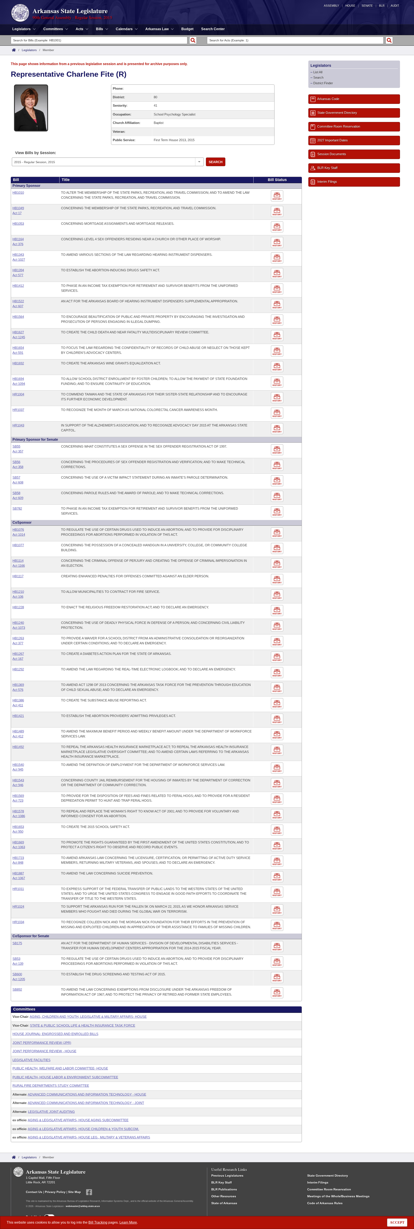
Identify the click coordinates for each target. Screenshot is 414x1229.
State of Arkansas (224, 1203)
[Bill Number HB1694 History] (277, 382)
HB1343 (18, 254)
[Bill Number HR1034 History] (277, 925)
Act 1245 (19, 337)
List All (317, 72)
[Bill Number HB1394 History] (277, 273)
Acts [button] (79, 29)
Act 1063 (19, 847)
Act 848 (18, 862)
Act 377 (18, 643)
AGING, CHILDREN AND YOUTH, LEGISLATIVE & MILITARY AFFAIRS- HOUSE (88, 1016)
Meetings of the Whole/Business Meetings (338, 1196)
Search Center (213, 29)
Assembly (331, 5)
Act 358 (18, 467)
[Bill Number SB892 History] (277, 993)
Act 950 (18, 831)
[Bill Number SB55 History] (277, 450)
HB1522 (18, 301)
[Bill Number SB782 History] (277, 512)
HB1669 (18, 842)
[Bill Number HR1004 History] (277, 398)
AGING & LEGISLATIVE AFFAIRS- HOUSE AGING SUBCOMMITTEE (78, 1120)
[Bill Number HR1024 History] (277, 910)
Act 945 (18, 769)
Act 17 (17, 213)
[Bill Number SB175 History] (277, 946)
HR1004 (18, 394)
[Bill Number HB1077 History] (277, 548)
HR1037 (18, 410)
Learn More (128, 1222)
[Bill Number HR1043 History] (277, 429)
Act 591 (18, 352)
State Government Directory (327, 1175)
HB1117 (18, 576)
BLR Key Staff (221, 1182)
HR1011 (18, 889)
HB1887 (18, 873)
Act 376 (18, 244)
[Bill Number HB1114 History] (277, 564)
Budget (187, 29)
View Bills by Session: (35, 153)
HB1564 (18, 317)
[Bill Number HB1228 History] (277, 610)
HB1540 (18, 765)
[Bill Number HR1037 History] (277, 413)
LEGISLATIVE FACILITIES (31, 1060)
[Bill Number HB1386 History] (277, 704)
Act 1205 (19, 979)
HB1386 (18, 700)
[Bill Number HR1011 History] (277, 892)
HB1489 (18, 731)
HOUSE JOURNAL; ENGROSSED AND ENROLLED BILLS (55, 1034)
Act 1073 (19, 627)
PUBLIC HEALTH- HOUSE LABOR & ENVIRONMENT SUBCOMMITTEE (65, 1077)
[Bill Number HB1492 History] (277, 750)
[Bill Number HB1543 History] (277, 783)
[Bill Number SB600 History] (277, 977)
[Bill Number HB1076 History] (277, 533)
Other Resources (223, 1196)
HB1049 (18, 208)
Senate (367, 5)
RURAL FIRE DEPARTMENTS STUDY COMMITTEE (51, 1085)
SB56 (16, 462)
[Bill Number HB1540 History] (277, 768)
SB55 (16, 446)
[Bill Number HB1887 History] (277, 877)
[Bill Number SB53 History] (277, 962)
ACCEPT (397, 1222)
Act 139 (18, 963)
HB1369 (18, 685)
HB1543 (18, 780)
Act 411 (18, 705)
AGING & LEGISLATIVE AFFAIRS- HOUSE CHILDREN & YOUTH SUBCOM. (83, 1129)
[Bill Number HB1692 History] (277, 367)
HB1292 (18, 669)
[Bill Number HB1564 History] (277, 320)
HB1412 (18, 285)
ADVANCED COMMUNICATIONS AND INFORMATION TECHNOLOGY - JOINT (86, 1103)
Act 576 (18, 690)
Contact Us (34, 1192)
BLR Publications (224, 1189)
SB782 (17, 508)
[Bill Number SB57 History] (277, 481)
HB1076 (18, 529)
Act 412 (18, 736)
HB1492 (18, 747)
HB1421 (18, 716)
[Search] (193, 40)
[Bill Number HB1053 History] (277, 227)
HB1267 (18, 654)
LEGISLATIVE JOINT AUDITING (51, 1111)
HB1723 (18, 858)
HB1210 (18, 591)
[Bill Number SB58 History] (277, 496)
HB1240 (18, 623)
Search (216, 162)
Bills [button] (99, 29)
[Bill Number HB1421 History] (277, 719)
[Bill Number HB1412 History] (277, 289)
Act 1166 (19, 565)
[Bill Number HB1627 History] (277, 335)
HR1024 (18, 906)
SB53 (16, 958)
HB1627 (18, 332)
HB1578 (18, 811)
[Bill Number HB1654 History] (277, 351)
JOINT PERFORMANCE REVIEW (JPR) (42, 1043)
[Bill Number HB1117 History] (277, 579)
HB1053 (18, 223)
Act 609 (18, 498)
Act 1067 (19, 878)
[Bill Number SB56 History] (277, 465)
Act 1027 (19, 259)
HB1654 (18, 348)
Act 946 (18, 785)
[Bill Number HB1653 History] (277, 830)
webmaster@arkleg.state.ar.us (83, 1206)
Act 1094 (19, 384)
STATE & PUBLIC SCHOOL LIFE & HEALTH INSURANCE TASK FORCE (82, 1025)
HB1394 (18, 270)
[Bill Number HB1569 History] (277, 799)
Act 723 (18, 800)
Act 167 (18, 659)
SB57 (16, 477)
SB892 (17, 989)
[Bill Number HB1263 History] (277, 641)
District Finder (323, 83)
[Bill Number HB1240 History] (277, 626)
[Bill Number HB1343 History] (277, 258)
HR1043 (18, 425)
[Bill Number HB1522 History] (277, 304)
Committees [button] (53, 29)
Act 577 (18, 275)
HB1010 (18, 192)
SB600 (17, 974)
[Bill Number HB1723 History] (277, 861)
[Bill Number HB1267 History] (277, 657)
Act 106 (18, 596)
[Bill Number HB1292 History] (277, 673)
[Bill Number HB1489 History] (277, 735)
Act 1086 (19, 816)
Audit (395, 5)
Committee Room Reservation (329, 1189)
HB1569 (18, 796)
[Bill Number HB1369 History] (277, 688)
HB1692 (18, 363)
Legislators (29, 50)
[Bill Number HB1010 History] (277, 196)
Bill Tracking (97, 1222)
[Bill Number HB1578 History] (277, 815)
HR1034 (18, 922)
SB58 (16, 493)
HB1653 (18, 827)
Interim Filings (317, 1182)
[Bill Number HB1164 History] (277, 242)
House (350, 5)
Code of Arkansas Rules (325, 1203)
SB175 (17, 943)
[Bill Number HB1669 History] (277, 846)
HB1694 (18, 379)
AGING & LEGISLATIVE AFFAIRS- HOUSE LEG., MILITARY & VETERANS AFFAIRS (89, 1137)
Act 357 (18, 451)
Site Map (74, 1192)
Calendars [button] (124, 29)
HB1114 (18, 560)
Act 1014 (19, 534)
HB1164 (18, 239)
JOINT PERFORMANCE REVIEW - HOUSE (44, 1051)
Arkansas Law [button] (157, 29)
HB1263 (18, 638)
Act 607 (18, 306)
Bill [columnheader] (16, 180)
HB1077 (18, 545)
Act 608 (18, 482)
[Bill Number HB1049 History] (277, 211)
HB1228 (18, 607)
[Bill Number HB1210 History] (277, 595)
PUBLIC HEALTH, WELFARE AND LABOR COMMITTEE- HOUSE (60, 1068)
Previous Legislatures (227, 1175)
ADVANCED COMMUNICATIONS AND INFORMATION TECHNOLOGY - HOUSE (87, 1094)
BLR (381, 5)
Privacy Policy (55, 1192)
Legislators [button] (21, 29)
